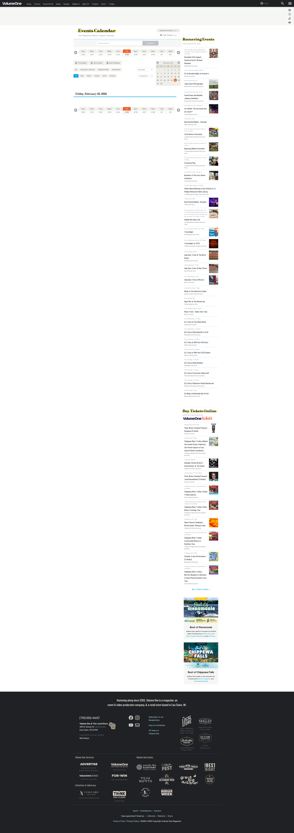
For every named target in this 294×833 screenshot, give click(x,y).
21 (161, 80)
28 (161, 83)
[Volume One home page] (13, 4)
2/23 (109, 53)
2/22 (101, 53)
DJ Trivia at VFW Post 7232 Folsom (197, 352)
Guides (66, 4)
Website (161, 816)
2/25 (127, 53)
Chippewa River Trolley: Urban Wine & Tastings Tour (195, 508)
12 (178, 73)
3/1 (161, 53)
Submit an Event (168, 30)
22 (164, 80)
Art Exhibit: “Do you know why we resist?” (195, 110)
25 (175, 80)
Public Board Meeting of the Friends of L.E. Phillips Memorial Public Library (200, 190)
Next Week (97, 63)
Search (150, 43)
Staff (135, 810)
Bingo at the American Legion (195, 291)
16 (168, 76)
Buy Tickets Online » (201, 589)
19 (178, 76)
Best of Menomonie (201, 627)
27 (157, 83)
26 (179, 80)
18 (175, 76)
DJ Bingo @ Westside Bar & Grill (196, 393)
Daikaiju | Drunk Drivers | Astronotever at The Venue (194, 464)
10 (171, 73)
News (29, 4)
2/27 (144, 53)
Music (89, 76)
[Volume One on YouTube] (290, 22)
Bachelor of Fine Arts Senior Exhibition (194, 177)
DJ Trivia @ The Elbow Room (195, 322)
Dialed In (76, 4)
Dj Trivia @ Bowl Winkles (193, 362)
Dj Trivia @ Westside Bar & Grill (196, 332)
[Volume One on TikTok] (290, 18)
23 (168, 80)
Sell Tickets (170, 35)
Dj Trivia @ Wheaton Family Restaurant (199, 383)
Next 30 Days (114, 63)
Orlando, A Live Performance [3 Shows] (195, 558)
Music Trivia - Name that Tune (195, 311)
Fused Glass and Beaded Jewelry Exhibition (193, 97)
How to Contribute (157, 725)
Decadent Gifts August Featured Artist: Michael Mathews (193, 60)
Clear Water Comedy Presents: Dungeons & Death (195, 429)
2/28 (153, 53)
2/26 (135, 53)
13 (157, 76)
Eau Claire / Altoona (88, 69)
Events (37, 4)
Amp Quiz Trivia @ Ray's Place (195, 268)
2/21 (92, 53)
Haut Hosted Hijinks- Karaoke (195, 202)
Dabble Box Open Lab (192, 219)
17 (171, 76)
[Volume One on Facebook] (290, 10)
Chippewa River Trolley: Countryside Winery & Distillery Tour (193, 540)
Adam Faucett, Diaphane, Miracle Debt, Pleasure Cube (194, 524)
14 (161, 76)
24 (172, 80)
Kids (82, 76)
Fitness (112, 76)
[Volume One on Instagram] (290, 14)
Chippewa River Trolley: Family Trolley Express (195, 493)
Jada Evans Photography (193, 83)
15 (164, 76)
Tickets (95, 4)
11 (175, 73)
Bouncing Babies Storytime (194, 148)
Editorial (151, 816)
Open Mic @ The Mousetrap (194, 301)
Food (104, 76)
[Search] (282, 3)
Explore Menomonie (198, 636)
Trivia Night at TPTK (192, 243)
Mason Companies (204, 679)
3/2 (170, 53)
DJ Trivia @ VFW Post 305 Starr (196, 342)
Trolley (111, 4)
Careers (157, 810)
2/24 (118, 53)
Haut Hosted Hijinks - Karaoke (195, 122)
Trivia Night (188, 232)
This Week (82, 63)
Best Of (85, 4)
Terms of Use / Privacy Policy (126, 821)
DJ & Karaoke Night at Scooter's (196, 73)
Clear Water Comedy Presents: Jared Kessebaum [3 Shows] (195, 477)
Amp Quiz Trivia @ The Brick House (195, 256)
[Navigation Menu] (290, 3)
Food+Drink (48, 4)
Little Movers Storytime (193, 134)
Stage (97, 76)
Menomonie (116, 69)
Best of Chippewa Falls (201, 672)
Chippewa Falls (103, 69)
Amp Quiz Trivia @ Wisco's (194, 279)
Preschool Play (189, 163)
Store (103, 4)
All (76, 69)
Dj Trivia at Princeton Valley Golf (196, 373)
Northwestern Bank (201, 681)
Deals (58, 4)
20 (157, 80)
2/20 (83, 53)
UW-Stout (211, 636)
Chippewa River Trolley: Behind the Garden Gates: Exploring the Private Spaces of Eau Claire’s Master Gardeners (196, 446)
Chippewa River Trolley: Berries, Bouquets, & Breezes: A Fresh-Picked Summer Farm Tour (195, 576)
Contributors (145, 810)
